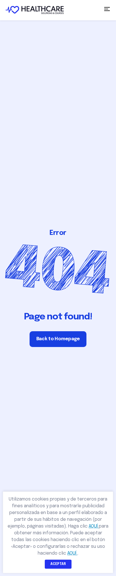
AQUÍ (94, 526)
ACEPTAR (58, 564)
